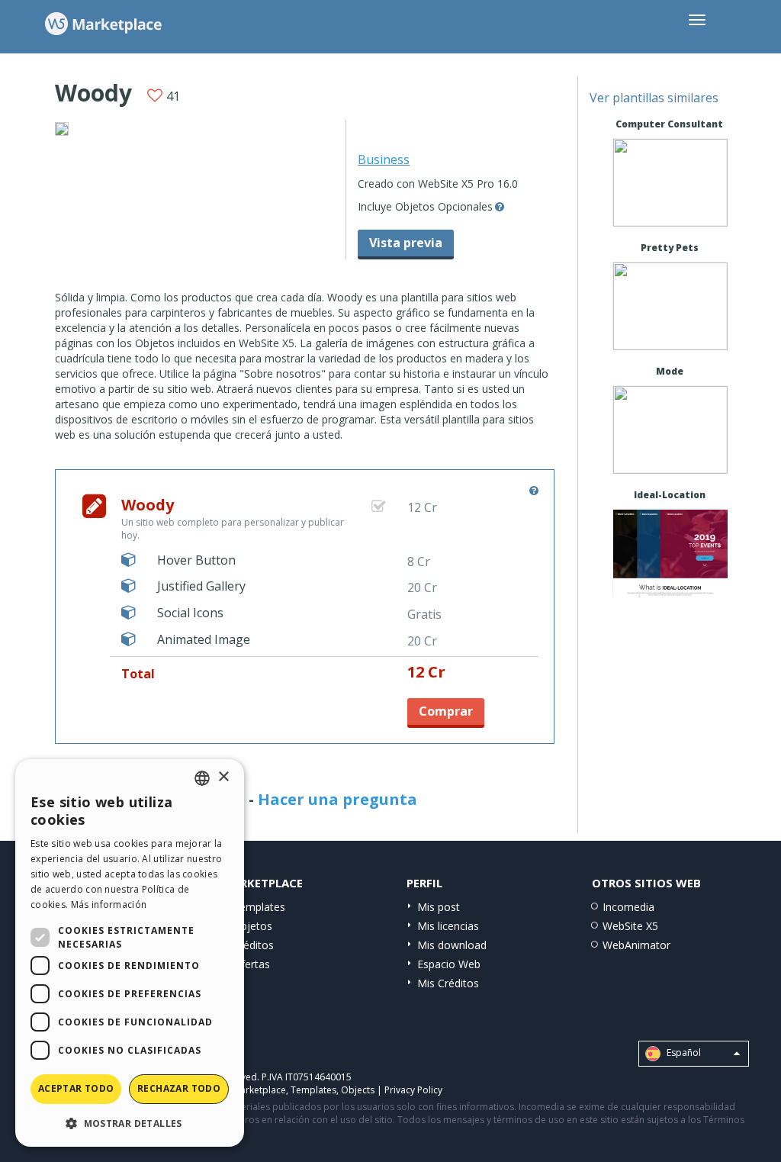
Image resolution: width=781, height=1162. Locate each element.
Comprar (446, 711)
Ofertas (251, 964)
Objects (357, 1089)
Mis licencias (448, 926)
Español (682, 1052)
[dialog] (129, 953)
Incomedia (628, 907)
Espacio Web (448, 964)
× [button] (223, 777)
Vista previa (405, 242)
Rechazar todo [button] (178, 1088)
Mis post (438, 907)
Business (384, 159)
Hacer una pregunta (337, 799)
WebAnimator (636, 945)
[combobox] (202, 778)
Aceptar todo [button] (76, 1088)
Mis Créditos (448, 983)
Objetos (252, 926)
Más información (109, 904)
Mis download (452, 945)
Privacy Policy (413, 1089)
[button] (130, 1122)
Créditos (253, 945)
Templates (259, 907)
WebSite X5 (630, 926)
